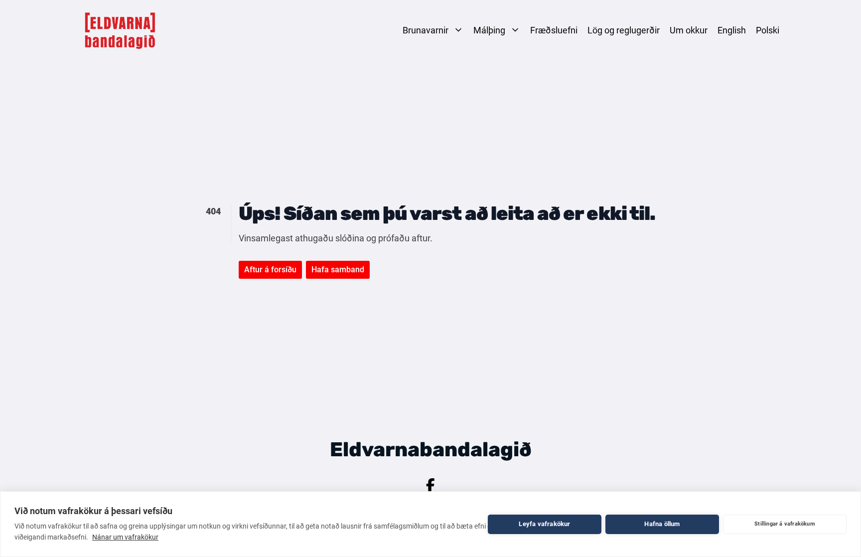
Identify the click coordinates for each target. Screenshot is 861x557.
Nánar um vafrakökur (125, 537)
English (732, 30)
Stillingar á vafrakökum (784, 524)
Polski (767, 30)
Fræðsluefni (553, 30)
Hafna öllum (662, 524)
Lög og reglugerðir (623, 30)
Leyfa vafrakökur (544, 524)
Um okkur (689, 30)
